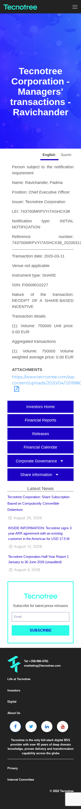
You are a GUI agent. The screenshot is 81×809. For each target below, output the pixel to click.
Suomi (66, 154)
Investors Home (40, 406)
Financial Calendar (40, 447)
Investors (13, 690)
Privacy (12, 768)
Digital (11, 701)
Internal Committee (20, 779)
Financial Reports (40, 420)
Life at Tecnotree (18, 679)
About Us (13, 713)
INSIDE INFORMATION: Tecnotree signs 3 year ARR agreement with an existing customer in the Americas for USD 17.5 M (40, 533)
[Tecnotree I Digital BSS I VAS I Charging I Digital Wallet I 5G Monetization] (20, 6)
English (49, 154)
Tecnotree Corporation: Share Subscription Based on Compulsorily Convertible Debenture (38, 503)
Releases (40, 434)
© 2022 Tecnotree (62, 791)
